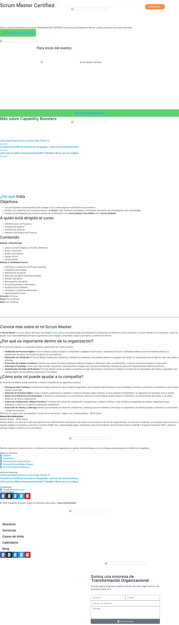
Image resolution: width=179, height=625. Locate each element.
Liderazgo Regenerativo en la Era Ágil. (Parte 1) (24, 140)
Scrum (54, 332)
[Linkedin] (15, 496)
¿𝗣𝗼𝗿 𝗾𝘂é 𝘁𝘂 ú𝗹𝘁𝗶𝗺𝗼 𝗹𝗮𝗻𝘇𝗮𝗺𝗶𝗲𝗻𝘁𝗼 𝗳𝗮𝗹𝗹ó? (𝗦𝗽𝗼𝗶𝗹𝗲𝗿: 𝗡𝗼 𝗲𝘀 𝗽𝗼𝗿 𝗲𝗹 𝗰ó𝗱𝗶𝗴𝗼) (39, 153)
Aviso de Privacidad (66, 503)
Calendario (125, 6)
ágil (83, 332)
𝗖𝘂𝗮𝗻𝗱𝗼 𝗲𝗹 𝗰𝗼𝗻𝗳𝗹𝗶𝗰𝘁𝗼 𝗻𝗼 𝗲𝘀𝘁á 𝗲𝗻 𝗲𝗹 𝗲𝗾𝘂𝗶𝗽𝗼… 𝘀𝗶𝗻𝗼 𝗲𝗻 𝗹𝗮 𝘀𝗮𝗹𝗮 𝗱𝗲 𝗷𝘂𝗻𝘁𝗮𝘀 (39, 147)
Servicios (84, 6)
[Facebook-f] (3, 496)
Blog (140, 6)
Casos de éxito (104, 6)
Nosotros (68, 6)
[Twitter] (21, 496)
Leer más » (4, 144)
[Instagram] (9, 496)
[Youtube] (27, 496)
